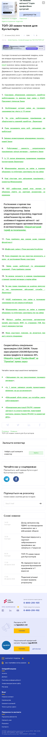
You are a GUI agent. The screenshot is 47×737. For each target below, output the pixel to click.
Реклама (5, 687)
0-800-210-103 (31, 603)
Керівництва (6, 700)
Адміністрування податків (12, 21)
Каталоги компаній (8, 703)
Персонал (23, 18)
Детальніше (36, 649)
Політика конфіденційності (11, 680)
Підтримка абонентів (9, 717)
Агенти (4, 673)
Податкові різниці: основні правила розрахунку (29, 579)
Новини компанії (7, 697)
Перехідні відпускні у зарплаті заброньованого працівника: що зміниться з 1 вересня (31, 542)
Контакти (5, 727)
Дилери (4, 677)
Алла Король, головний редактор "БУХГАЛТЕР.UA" (26, 40)
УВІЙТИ (36, 453)
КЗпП (4, 65)
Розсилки (5, 723)
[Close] (43, 2)
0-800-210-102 (31, 610)
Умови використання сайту (11, 683)
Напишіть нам (7, 720)
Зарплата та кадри (9, 18)
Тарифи (22, 631)
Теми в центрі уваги (9, 707)
